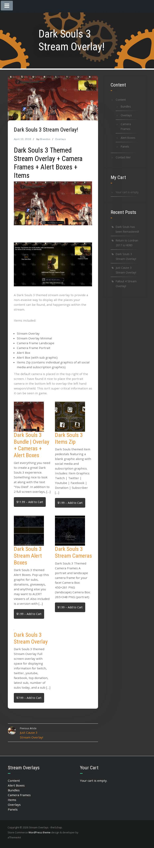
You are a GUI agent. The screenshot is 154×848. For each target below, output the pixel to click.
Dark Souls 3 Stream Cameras (73, 552)
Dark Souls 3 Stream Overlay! (126, 256)
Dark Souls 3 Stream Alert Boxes (28, 556)
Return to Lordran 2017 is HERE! (127, 242)
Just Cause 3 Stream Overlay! (126, 270)
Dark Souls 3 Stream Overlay (31, 638)
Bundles (126, 106)
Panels (125, 146)
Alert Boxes (128, 138)
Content (121, 100)
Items (12, 800)
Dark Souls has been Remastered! (127, 229)
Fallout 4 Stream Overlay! (126, 283)
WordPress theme (39, 832)
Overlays (60, 139)
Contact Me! (123, 157)
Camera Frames (126, 126)
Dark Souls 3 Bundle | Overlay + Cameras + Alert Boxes (31, 445)
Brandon (45, 139)
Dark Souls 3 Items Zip (69, 438)
